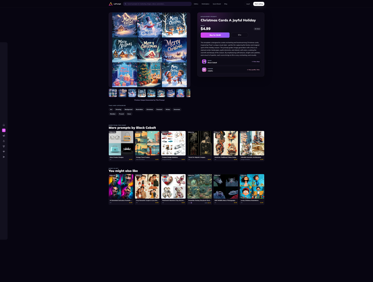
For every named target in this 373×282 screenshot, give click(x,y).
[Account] (4, 141)
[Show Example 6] (170, 93)
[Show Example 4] (151, 93)
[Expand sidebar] (4, 157)
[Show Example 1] (122, 93)
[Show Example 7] (180, 93)
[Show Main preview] (113, 93)
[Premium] (4, 151)
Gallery (196, 4)
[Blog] (4, 135)
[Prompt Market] (4, 130)
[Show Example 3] (142, 93)
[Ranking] (4, 146)
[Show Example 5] (161, 93)
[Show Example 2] (132, 93)
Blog (225, 4)
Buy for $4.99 (215, 35)
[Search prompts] (125, 4)
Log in (248, 4)
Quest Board (217, 4)
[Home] (4, 125)
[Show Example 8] (190, 93)
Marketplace (205, 4)
